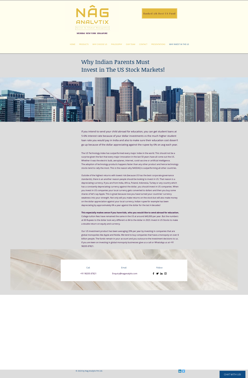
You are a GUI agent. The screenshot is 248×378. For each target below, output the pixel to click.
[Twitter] (157, 273)
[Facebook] (153, 273)
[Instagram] (165, 273)
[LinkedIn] (161, 273)
